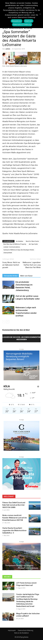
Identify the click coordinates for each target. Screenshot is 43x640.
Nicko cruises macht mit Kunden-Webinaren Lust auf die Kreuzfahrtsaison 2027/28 (14, 517)
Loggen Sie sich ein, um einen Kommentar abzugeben (21, 338)
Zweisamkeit (7, 252)
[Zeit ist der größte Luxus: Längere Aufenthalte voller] (8, 299)
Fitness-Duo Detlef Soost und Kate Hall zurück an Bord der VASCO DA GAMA (13, 505)
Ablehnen (28, 21)
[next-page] (7, 321)
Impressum (12, 630)
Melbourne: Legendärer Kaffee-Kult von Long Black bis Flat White (32, 265)
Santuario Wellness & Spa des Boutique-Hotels (18, 250)
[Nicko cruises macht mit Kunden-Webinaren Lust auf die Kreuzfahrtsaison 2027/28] (35, 518)
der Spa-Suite (33, 244)
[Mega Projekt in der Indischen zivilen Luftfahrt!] (8, 616)
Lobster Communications (11, 247)
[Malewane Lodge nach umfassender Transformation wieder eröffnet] (8, 310)
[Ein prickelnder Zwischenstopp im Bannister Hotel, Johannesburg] (8, 285)
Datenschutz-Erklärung (25, 630)
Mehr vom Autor (26, 276)
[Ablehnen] (40, 14)
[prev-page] (3, 321)
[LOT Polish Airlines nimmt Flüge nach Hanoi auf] (8, 586)
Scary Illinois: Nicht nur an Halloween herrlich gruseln (11, 265)
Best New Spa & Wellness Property (14, 244)
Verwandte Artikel (10, 276)
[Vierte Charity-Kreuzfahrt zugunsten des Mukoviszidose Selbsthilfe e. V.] (35, 531)
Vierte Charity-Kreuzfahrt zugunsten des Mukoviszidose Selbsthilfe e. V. (14, 530)
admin (7, 49)
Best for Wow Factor (32, 241)
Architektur (19, 241)
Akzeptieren (16, 21)
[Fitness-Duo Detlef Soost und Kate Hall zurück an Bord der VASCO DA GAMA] (35, 505)
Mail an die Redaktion (21, 633)
